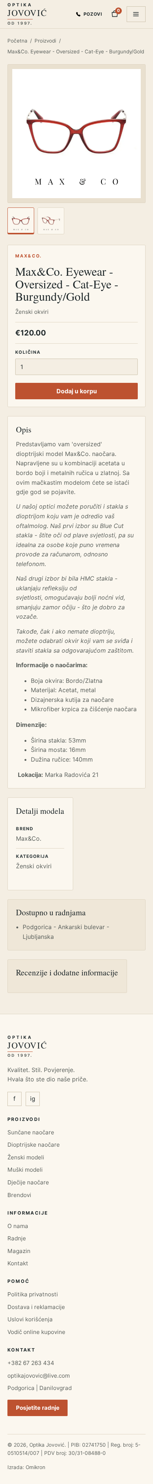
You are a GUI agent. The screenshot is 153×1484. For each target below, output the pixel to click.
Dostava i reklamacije (36, 1306)
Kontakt (17, 1263)
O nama (17, 1226)
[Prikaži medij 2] (51, 220)
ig (32, 1098)
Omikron (35, 1467)
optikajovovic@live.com (38, 1375)
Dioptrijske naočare (33, 1144)
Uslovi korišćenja (30, 1319)
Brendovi (19, 1195)
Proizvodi (45, 41)
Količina (27, 352)
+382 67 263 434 (30, 1362)
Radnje (16, 1238)
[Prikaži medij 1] (20, 220)
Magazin (18, 1251)
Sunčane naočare (30, 1132)
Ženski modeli (25, 1157)
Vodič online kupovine (36, 1331)
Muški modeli (25, 1169)
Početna (17, 41)
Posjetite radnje (37, 1407)
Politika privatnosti (32, 1294)
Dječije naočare (28, 1182)
